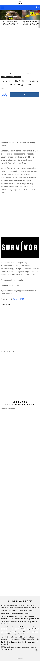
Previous (1, 19)
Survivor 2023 (18, 299)
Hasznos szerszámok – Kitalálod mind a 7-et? (17, 611)
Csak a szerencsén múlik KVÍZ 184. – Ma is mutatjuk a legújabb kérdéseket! (10, 23)
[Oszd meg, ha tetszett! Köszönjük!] (24, 94)
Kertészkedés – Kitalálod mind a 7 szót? (15, 614)
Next (39, 19)
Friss (20, 3)
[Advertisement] (20, 49)
